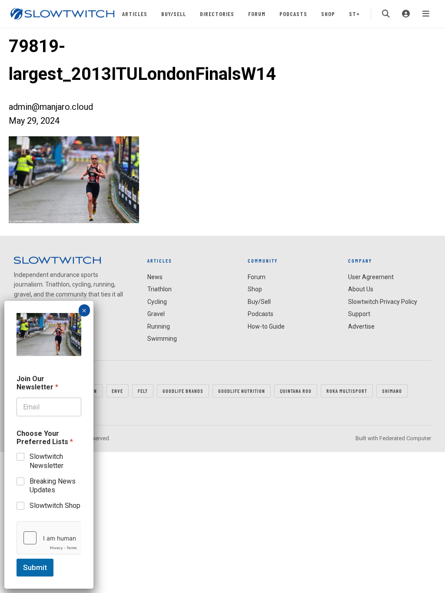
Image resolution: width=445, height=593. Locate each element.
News (155, 276)
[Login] (406, 14)
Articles (134, 13)
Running (158, 326)
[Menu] (426, 14)
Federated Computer (405, 438)
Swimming (162, 338)
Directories (217, 13)
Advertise (361, 326)
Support (359, 313)
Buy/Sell (173, 13)
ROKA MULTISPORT (346, 391)
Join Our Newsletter (37, 383)
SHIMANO (392, 391)
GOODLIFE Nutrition (241, 391)
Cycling (157, 301)
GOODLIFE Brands (183, 391)
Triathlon (159, 289)
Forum (257, 13)
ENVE (117, 391)
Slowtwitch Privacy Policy (382, 301)
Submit (35, 567)
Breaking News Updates (53, 485)
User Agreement (371, 276)
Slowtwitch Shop (55, 505)
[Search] (386, 14)
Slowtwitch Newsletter (46, 461)
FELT (143, 391)
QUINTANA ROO (296, 391)
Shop (328, 13)
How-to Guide (266, 326)
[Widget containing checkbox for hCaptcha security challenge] (49, 537)
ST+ (354, 13)
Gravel (156, 313)
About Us (360, 289)
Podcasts (293, 13)
